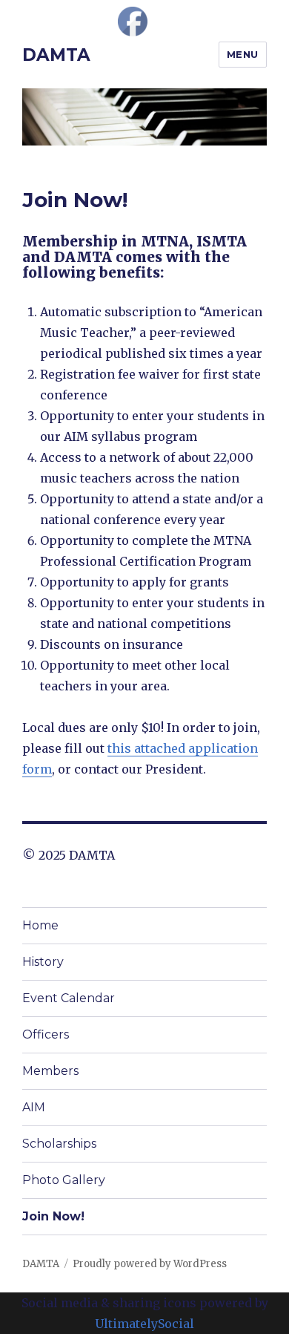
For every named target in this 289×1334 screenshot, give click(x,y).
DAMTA (56, 55)
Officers (45, 1034)
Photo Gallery (63, 1180)
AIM (33, 1107)
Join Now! (53, 1216)
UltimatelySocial (144, 1323)
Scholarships (59, 1144)
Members (50, 1071)
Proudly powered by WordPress (150, 1264)
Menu (243, 54)
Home (40, 925)
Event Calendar (68, 998)
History (43, 962)
